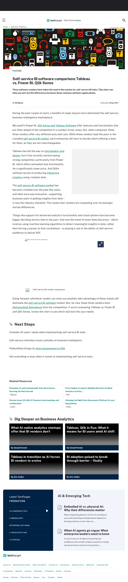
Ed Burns (19, 103)
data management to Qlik (50, 348)
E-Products (49, 571)
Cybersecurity (16, 518)
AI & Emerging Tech (18, 511)
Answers (28, 571)
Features (67, 571)
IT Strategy (14, 540)
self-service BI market (36, 138)
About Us (7, 565)
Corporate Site (102, 565)
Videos (59, 577)
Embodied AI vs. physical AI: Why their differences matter (84, 508)
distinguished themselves (27, 307)
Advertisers (64, 565)
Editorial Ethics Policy (21, 565)
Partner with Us (78, 565)
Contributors (8, 571)
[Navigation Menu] (4, 20)
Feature (17, 71)
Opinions (14, 577)
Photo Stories (25, 577)
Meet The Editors (40, 565)
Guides (6, 577)
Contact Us (53, 565)
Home (5, 27)
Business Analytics (18, 27)
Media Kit (90, 565)
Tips (43, 577)
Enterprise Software (19, 525)
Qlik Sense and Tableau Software (56, 125)
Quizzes (36, 577)
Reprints (18, 571)
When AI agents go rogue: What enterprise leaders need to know (86, 532)
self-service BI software (42, 302)
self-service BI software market (35, 185)
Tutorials (51, 577)
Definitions (38, 571)
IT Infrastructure (18, 533)
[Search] (124, 20)
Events (59, 571)
